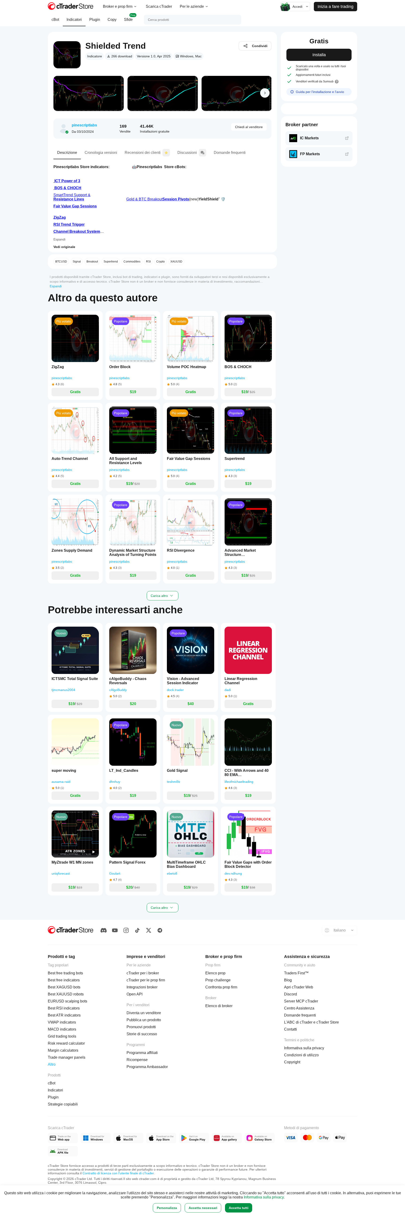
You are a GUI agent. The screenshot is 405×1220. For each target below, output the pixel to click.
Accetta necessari (203, 1208)
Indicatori (74, 20)
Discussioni (187, 153)
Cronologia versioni (101, 153)
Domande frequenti (230, 153)
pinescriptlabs (84, 125)
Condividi (259, 46)
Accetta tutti (238, 1208)
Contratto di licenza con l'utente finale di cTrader (118, 1173)
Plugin (94, 20)
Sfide (129, 18)
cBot (55, 20)
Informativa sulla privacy (264, 1197)
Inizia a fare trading (335, 6)
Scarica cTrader (159, 6)
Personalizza (167, 1208)
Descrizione (67, 153)
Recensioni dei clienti (143, 153)
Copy (112, 20)
